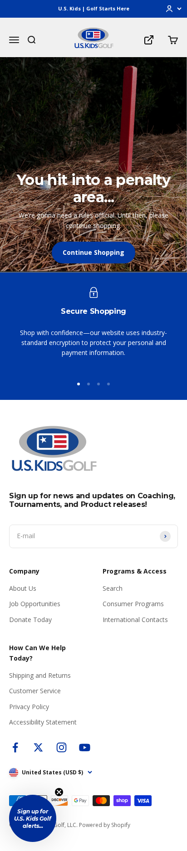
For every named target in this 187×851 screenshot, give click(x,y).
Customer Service (35, 690)
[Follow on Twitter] (38, 747)
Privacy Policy (29, 706)
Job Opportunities (34, 603)
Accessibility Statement (43, 722)
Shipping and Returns (40, 675)
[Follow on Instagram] (61, 747)
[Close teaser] (59, 792)
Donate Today (30, 619)
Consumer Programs (133, 603)
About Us (22, 588)
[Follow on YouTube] (85, 747)
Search (113, 588)
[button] (32, 818)
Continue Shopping (93, 252)
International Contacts (135, 619)
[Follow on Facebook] (15, 747)
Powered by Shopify (104, 825)
